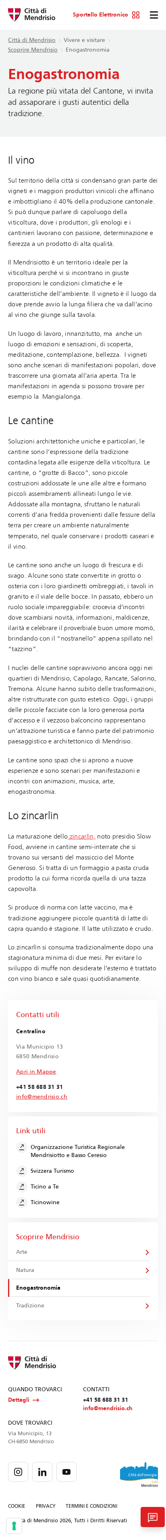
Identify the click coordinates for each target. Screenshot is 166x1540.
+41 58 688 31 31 (105, 1399)
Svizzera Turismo (52, 1170)
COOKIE (16, 1506)
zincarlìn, (81, 836)
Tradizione (30, 1305)
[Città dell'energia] (139, 1474)
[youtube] (66, 1472)
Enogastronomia (38, 1287)
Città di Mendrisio (32, 40)
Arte (21, 1252)
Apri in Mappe (36, 1071)
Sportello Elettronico (100, 15)
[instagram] (18, 1472)
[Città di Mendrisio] (31, 15)
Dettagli (18, 1399)
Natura (25, 1270)
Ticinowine (45, 1202)
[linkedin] (42, 1472)
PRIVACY (46, 1506)
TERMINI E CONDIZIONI (91, 1506)
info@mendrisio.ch (41, 1096)
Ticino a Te (45, 1186)
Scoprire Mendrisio (33, 49)
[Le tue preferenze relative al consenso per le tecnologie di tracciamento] (14, 1526)
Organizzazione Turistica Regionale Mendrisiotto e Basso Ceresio (78, 1151)
